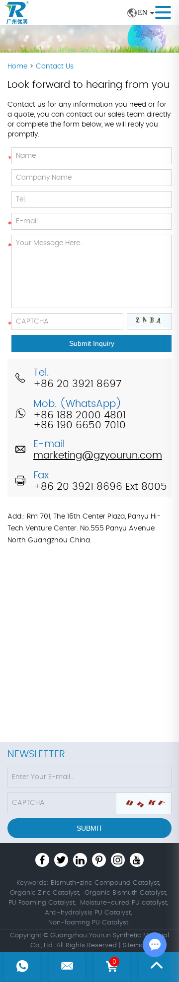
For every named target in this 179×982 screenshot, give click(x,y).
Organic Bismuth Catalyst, (126, 893)
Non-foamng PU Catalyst (88, 922)
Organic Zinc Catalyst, (45, 893)
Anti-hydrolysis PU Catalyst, (88, 913)
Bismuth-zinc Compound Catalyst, (105, 883)
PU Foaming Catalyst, (42, 903)
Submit (90, 828)
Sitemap (136, 945)
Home (18, 66)
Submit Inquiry (91, 343)
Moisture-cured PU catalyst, (124, 903)
